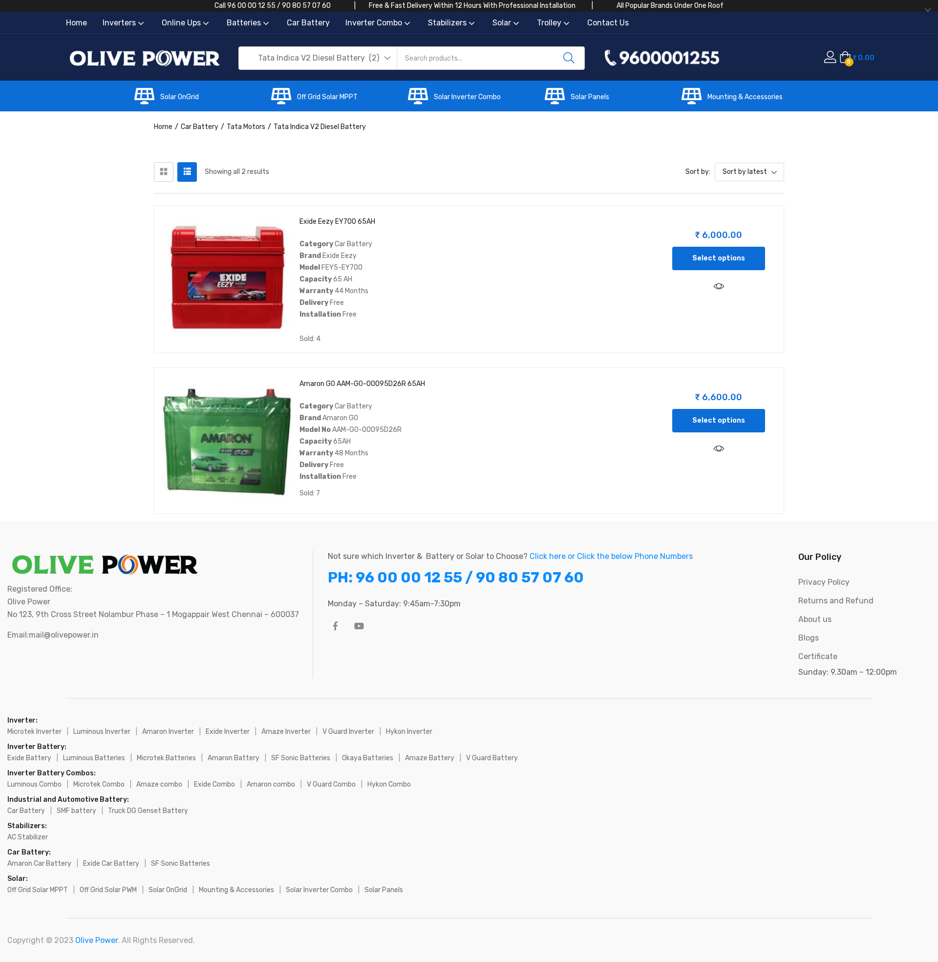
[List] (187, 172)
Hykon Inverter (409, 731)
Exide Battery (29, 758)
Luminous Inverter (101, 731)
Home (76, 22)
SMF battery (76, 811)
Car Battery (308, 22)
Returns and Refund (836, 600)
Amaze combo (159, 784)
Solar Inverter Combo (467, 97)
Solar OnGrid (179, 97)
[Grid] (163, 172)
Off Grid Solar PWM (108, 890)
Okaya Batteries (367, 758)
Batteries (245, 22)
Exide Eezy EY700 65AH (337, 221)
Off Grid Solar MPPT (327, 97)
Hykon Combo (389, 784)
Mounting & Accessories (745, 97)
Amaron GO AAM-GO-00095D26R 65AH (362, 384)
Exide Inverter (228, 731)
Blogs (808, 637)
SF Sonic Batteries (300, 758)
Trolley (550, 22)
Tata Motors (246, 127)
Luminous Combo (34, 784)
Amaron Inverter (168, 731)
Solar (502, 22)
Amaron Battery (233, 758)
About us (814, 619)
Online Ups (182, 22)
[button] (318, 58)
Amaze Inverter (286, 731)
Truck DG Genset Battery (148, 811)
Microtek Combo (99, 784)
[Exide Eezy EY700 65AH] (227, 278)
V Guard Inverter (348, 731)
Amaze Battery (429, 758)
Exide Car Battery (111, 863)
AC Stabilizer (27, 837)
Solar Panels (590, 97)
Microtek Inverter (34, 731)
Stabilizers (448, 22)
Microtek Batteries (166, 758)
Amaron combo (271, 784)
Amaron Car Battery (39, 863)
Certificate (817, 656)
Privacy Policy (824, 582)
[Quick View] (718, 287)
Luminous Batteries (94, 758)
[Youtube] (359, 625)
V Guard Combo (331, 784)
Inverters (120, 22)
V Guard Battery (492, 758)
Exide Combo (214, 784)
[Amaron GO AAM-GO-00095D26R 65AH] (227, 441)
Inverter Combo (374, 22)
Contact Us (608, 22)
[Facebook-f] (335, 625)
